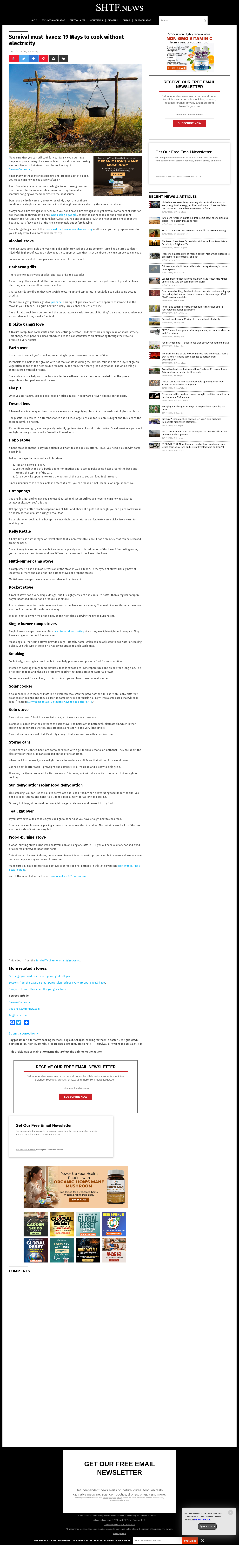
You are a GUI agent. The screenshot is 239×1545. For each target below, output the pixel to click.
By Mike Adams (180, 212)
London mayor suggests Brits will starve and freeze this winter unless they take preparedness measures (194, 280)
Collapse (79, 1039)
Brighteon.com (18, 1015)
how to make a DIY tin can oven (68, 876)
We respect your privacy (112, 1498)
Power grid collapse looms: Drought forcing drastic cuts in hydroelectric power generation (192, 308)
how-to (32, 1043)
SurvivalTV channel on (58, 960)
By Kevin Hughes (180, 248)
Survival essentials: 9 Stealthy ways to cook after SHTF (59, 701)
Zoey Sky (33, 51)
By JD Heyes (178, 376)
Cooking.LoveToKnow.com (24, 1008)
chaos (126, 20)
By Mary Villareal (180, 313)
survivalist (130, 1043)
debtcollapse (77, 20)
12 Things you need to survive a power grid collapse (40, 976)
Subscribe (190, 1540)
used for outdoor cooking (69, 631)
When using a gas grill (64, 214)
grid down (132, 1039)
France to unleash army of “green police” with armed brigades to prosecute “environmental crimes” (196, 255)
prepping (83, 1043)
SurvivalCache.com (20, 169)
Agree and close (207, 1526)
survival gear (115, 1043)
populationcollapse (53, 20)
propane (56, 302)
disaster (113, 20)
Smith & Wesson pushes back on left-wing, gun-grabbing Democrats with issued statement (191, 420)
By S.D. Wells (179, 301)
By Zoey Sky (179, 323)
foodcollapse (143, 20)
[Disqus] (75, 1316)
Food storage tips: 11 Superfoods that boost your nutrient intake (195, 342)
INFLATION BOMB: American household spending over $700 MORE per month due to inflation (193, 383)
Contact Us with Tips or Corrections (119, 1525)
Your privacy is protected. (26, 1150)
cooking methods (96, 1039)
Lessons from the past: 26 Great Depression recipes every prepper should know (57, 982)
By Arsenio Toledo (181, 401)
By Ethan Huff (179, 224)
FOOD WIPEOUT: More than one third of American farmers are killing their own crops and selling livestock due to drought (194, 445)
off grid (41, 1043)
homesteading (17, 1043)
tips (140, 1043)
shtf (34, 20)
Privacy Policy (119, 1533)
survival (101, 1043)
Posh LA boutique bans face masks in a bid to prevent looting (194, 230)
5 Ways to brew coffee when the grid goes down (37, 989)
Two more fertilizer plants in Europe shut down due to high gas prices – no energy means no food (195, 219)
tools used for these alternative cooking (69, 229)
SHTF (93, 1043)
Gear (121, 1039)
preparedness (56, 1043)
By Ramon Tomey (180, 234)
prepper (71, 1043)
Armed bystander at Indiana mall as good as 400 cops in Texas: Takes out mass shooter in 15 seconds (194, 370)
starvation (96, 20)
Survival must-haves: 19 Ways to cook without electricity (191, 319)
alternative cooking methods (45, 1039)
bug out (68, 1039)
